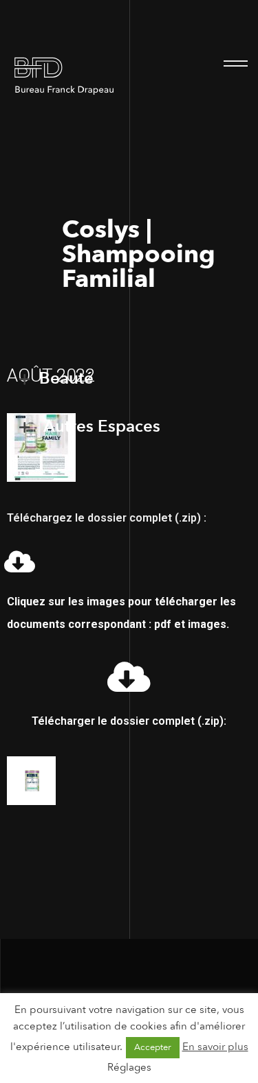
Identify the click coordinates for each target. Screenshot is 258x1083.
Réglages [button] (129, 1067)
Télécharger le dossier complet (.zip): (129, 720)
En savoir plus (215, 1046)
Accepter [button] (152, 1047)
